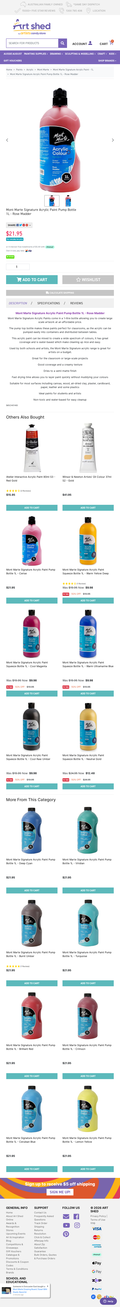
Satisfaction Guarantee (40, 1249)
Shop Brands (106, 60)
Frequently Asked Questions (44, 1218)
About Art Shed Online (14, 1218)
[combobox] (36, 43)
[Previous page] (7, 140)
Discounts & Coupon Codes (17, 1263)
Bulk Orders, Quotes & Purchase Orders (45, 1256)
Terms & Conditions (17, 1268)
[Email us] (67, 1218)
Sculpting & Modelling (79, 53)
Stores (9, 1230)
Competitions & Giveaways (14, 1246)
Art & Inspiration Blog (15, 1239)
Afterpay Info (41, 1240)
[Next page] (112, 140)
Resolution (40, 1233)
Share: (12, 225)
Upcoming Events (15, 1233)
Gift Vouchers (13, 60)
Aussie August (13, 53)
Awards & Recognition (12, 1225)
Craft (101, 53)
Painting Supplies (35, 53)
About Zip (39, 1244)
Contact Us (40, 1212)
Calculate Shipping (61, 292)
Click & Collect (42, 1237)
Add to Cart (34, 280)
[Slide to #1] (51, 200)
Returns (38, 1230)
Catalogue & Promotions (13, 1256)
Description (20, 303)
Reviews (76, 303)
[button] (88, 279)
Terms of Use (97, 1219)
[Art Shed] (31, 26)
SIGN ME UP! (60, 1192)
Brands (10, 1272)
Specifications (51, 303)
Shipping (39, 1226)
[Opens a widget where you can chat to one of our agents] (108, 1301)
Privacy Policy (98, 1216)
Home (9, 1212)
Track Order (40, 1223)
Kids (111, 53)
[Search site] (62, 43)
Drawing (55, 53)
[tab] (20, 303)
